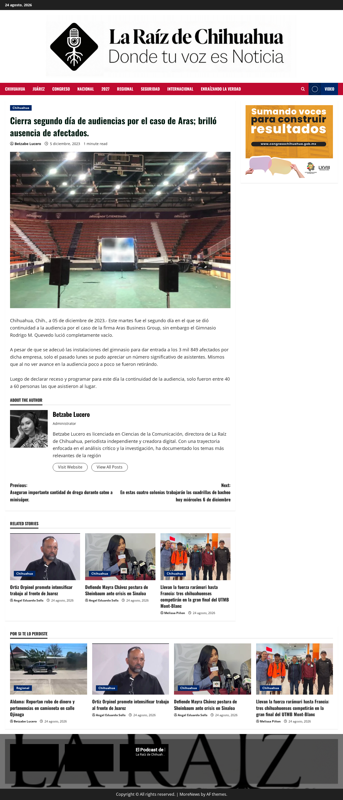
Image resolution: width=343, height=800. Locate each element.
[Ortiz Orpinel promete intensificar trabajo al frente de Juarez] (45, 556)
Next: (175, 492)
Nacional (85, 89)
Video (329, 89)
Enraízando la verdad (221, 89)
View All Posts (110, 467)
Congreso (61, 89)
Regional (125, 89)
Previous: (61, 492)
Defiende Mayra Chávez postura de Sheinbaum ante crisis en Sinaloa (116, 590)
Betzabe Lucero (28, 143)
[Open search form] (303, 89)
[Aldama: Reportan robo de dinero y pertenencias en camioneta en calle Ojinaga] (48, 669)
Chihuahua (15, 89)
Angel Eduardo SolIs (28, 600)
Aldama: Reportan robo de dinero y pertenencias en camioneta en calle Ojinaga (42, 707)
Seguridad (150, 89)
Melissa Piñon (174, 613)
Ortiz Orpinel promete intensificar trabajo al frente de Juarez (41, 590)
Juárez (39, 89)
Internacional (180, 89)
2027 (105, 89)
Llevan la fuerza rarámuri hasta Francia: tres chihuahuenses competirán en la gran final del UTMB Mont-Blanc (194, 596)
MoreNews (190, 794)
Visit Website (70, 467)
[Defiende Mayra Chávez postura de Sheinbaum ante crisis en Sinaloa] (120, 556)
